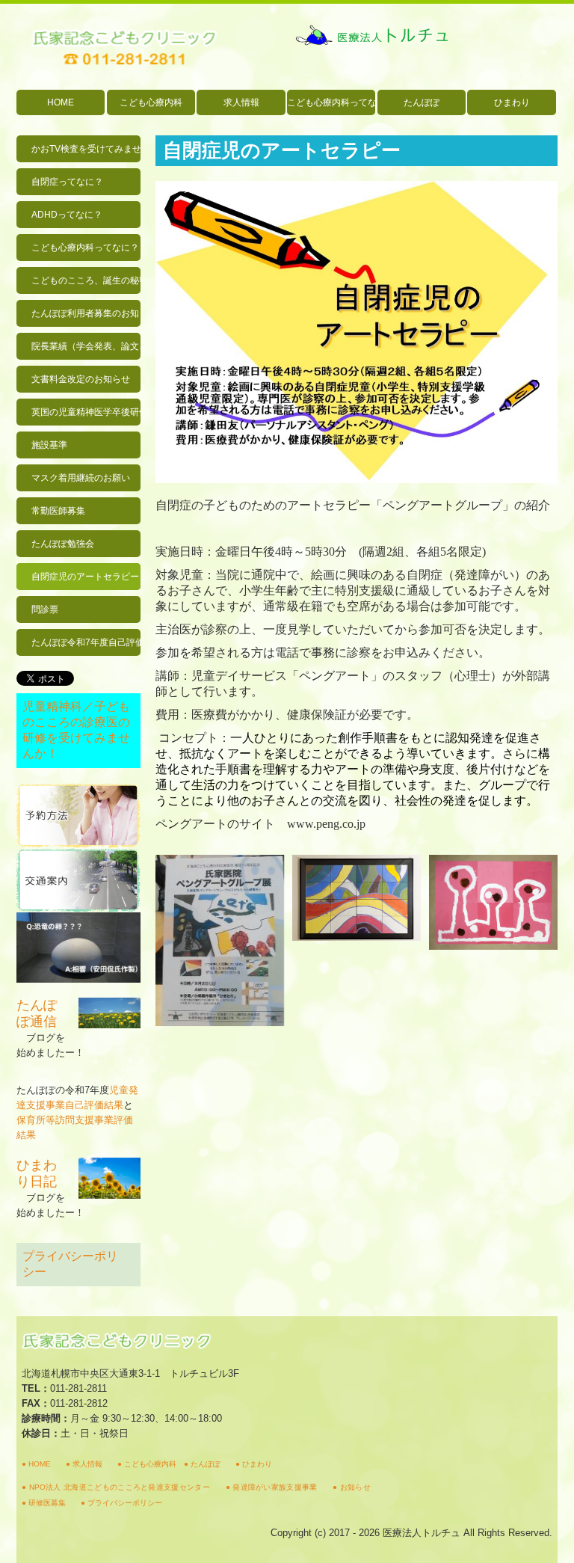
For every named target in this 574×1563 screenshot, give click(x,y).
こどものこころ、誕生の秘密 (86, 280)
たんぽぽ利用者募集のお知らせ (86, 313)
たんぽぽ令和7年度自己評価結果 (86, 642)
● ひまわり (253, 1464)
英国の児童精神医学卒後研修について (86, 412)
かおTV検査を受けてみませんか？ (86, 149)
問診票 (44, 609)
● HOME (36, 1464)
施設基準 (49, 445)
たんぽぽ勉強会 (62, 543)
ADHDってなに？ (66, 214)
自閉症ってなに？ (67, 181)
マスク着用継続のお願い (80, 478)
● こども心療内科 (146, 1464)
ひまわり (512, 102)
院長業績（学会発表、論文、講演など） (86, 346)
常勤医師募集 (58, 511)
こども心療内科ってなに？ (331, 102)
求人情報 (241, 102)
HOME (60, 102)
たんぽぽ (421, 102)
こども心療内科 (151, 102)
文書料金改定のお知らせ (80, 379)
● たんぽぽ (202, 1464)
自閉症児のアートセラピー (85, 576)
